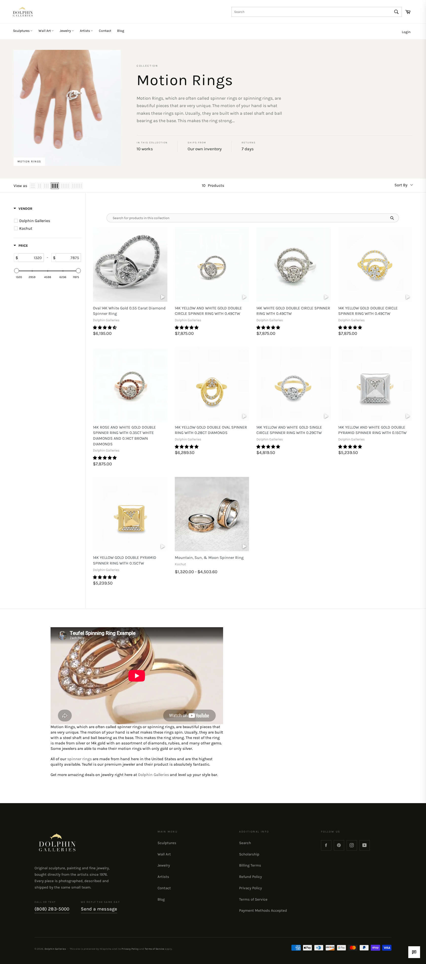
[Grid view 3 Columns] (46, 186)
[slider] (16, 270)
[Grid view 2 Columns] (39, 186)
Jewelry (66, 31)
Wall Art (45, 31)
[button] (105, 327)
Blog (120, 31)
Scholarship (249, 854)
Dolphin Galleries (153, 774)
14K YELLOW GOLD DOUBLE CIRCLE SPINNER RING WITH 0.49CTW (368, 311)
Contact (105, 31)
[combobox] (316, 12)
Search (245, 843)
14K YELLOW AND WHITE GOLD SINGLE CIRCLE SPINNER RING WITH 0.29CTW (289, 430)
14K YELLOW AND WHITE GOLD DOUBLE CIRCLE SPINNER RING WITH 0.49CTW (208, 311)
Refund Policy (250, 876)
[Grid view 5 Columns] (65, 186)
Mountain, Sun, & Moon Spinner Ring (209, 557)
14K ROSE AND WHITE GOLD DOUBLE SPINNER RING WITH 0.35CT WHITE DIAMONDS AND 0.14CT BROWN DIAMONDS (124, 435)
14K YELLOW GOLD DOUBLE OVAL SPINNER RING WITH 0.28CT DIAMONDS (211, 430)
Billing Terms (250, 865)
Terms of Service (253, 899)
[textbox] (31, 257)
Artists (85, 31)
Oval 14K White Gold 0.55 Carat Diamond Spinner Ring (129, 311)
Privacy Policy (250, 888)
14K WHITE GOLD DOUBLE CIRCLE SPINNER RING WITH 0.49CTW (293, 311)
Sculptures (21, 31)
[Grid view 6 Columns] (77, 186)
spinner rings (79, 758)
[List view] (33, 186)
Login (406, 32)
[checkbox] (48, 221)
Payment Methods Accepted (263, 910)
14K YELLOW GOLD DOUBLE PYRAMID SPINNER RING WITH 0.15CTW (124, 560)
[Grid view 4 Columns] (55, 186)
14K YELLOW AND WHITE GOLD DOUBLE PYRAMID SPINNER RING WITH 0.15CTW (372, 430)
